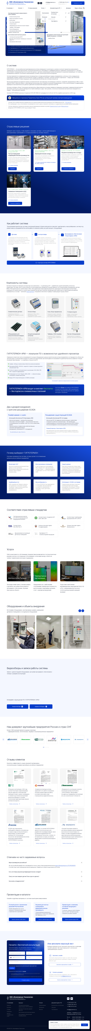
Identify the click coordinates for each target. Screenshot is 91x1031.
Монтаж (41, 1009)
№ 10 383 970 (68, 102)
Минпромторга (64, 106)
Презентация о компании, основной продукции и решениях (70, 906)
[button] (77, 3)
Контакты (9, 1007)
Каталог (21, 1003)
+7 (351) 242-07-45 (71, 1002)
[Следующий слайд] (82, 610)
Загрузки (53, 1007)
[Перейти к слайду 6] (48, 747)
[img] (68, 998)
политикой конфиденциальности (17, 974)
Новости (9, 1005)
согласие (15, 973)
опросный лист (30, 291)
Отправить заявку (25, 980)
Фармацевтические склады (43, 154)
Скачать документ (58, 972)
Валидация (65, 578)
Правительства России (55, 106)
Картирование (42, 1005)
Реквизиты (9, 1011)
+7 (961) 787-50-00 (71, 1006)
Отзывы (8, 1009)
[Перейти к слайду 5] (47, 747)
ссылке (24, 971)
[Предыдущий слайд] (79, 610)
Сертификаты (54, 1009)
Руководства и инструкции (57, 1005)
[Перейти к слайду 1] (42, 747)
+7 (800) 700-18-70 (71, 1004)
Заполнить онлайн (57, 955)
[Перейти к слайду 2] (43, 747)
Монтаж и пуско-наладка (17, 578)
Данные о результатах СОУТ (10, 1015)
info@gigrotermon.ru (50, 2)
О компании (10, 1002)
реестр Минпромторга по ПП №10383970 (65, 865)
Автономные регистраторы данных (27, 1012)
